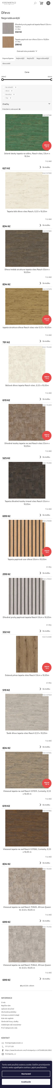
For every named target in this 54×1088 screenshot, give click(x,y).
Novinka (10, 94)
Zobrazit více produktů (26, 51)
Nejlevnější (20, 58)
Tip (8, 98)
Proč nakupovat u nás (9, 1028)
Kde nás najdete (7, 1018)
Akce (9, 91)
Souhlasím (26, 1081)
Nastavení (26, 1073)
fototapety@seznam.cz (14, 1043)
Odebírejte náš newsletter (11, 1025)
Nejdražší (30, 58)
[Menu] (48, 3)
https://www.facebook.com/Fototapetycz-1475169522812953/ (28, 1050)
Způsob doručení (7, 1009)
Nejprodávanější (43, 58)
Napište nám (6, 1005)
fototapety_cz (10, 1054)
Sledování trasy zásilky (9, 1021)
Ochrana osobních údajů (10, 1015)
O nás (3, 1002)
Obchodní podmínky (8, 1012)
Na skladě (11, 87)
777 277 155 (9, 1046)
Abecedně (6, 63)
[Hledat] (35, 3)
